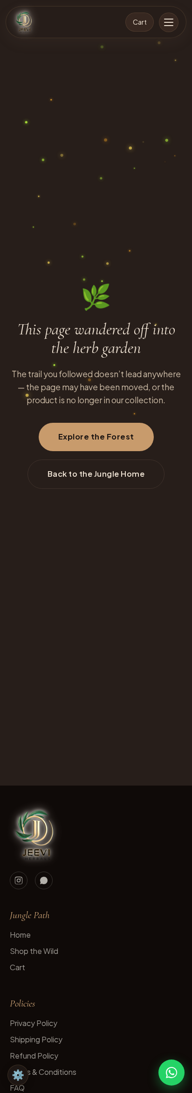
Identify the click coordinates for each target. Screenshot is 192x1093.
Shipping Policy (36, 1039)
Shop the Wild (34, 950)
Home (20, 934)
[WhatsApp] (44, 880)
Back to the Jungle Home (96, 474)
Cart (140, 22)
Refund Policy (34, 1055)
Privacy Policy (33, 1023)
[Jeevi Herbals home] (24, 22)
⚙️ (18, 1075)
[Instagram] (18, 880)
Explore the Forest (96, 436)
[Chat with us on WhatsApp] (171, 1073)
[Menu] (168, 22)
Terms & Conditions (43, 1071)
